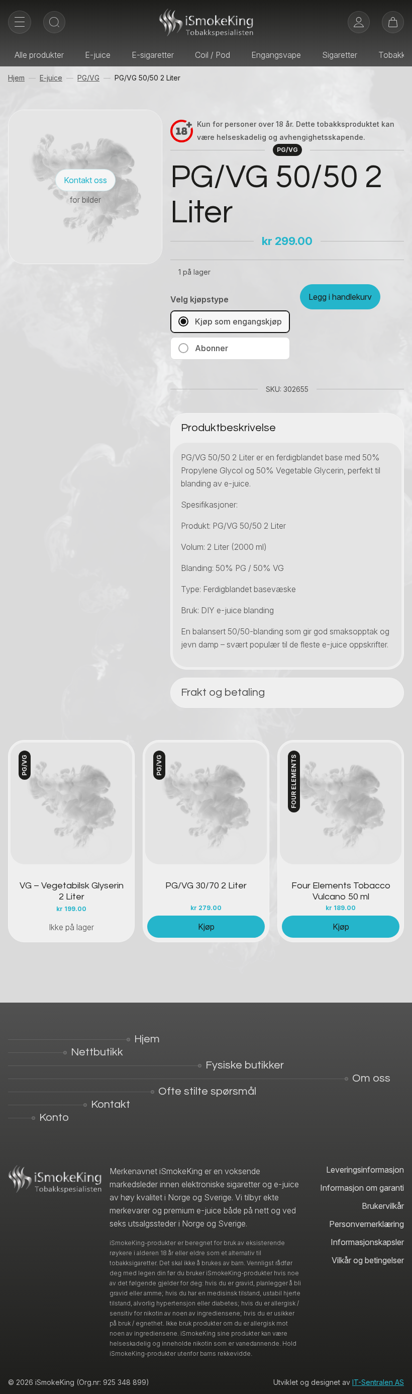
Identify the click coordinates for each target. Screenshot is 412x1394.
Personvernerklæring (366, 1224)
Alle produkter (39, 55)
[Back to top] (397, 1379)
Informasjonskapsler (367, 1242)
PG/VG (88, 77)
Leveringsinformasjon (365, 1170)
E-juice (98, 55)
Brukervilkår (383, 1206)
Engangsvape (276, 55)
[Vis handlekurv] (393, 22)
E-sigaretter (153, 55)
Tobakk (391, 55)
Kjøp (206, 927)
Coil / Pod (212, 55)
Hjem (16, 77)
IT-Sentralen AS (378, 1382)
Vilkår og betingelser (368, 1260)
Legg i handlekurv (340, 297)
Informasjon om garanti (362, 1188)
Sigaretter (339, 55)
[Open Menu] (19, 22)
